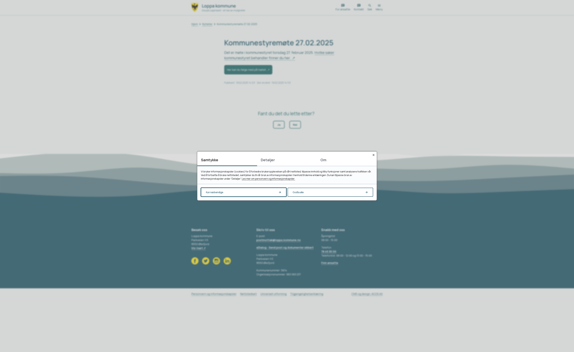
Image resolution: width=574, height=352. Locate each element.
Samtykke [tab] (209, 159)
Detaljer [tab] (268, 159)
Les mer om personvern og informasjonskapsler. (268, 178)
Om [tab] (323, 159)
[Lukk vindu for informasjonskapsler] (373, 155)
